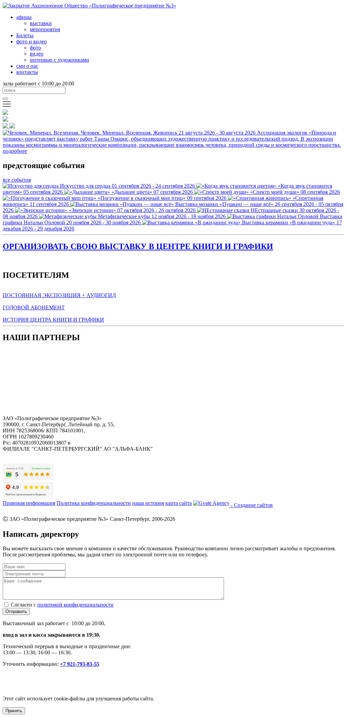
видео (36, 54)
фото (35, 47)
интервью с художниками (59, 60)
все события (17, 180)
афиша (24, 17)
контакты (27, 72)
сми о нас (27, 66)
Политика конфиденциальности (94, 503)
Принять (13, 710)
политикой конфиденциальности (75, 605)
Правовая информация (29, 503)
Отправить (16, 611)
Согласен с (62, 605)
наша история (148, 503)
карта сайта (178, 503)
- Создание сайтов (251, 505)
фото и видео (31, 41)
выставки (41, 23)
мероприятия (45, 29)
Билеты (25, 35)
